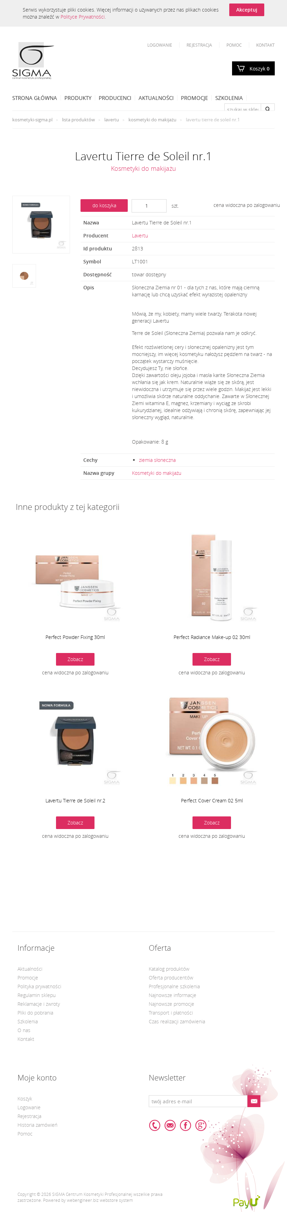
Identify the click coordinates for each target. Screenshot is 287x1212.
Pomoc (234, 45)
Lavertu (111, 119)
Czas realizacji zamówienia (177, 1021)
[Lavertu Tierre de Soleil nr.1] (41, 225)
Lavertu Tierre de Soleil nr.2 (75, 800)
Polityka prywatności (39, 986)
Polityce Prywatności (83, 16)
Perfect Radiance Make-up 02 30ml (212, 637)
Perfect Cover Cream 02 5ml (212, 800)
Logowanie (159, 45)
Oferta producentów (171, 977)
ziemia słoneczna (157, 460)
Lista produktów (78, 119)
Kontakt (265, 45)
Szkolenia (229, 98)
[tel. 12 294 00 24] (155, 1125)
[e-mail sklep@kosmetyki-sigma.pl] (170, 1125)
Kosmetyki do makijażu (152, 119)
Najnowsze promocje (171, 1004)
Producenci (115, 98)
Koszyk (260, 68)
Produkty (77, 98)
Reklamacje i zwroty (39, 1004)
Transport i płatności (171, 1012)
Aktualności (156, 98)
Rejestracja (199, 45)
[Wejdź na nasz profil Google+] (201, 1125)
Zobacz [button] (75, 659)
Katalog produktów (169, 968)
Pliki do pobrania (35, 1012)
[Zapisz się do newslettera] (253, 1101)
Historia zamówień (37, 1125)
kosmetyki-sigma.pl (32, 119)
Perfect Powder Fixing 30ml (75, 637)
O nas (24, 1030)
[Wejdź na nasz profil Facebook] (185, 1125)
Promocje (194, 98)
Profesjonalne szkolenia (174, 986)
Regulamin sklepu (37, 995)
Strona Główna (34, 98)
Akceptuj (246, 9)
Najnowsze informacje (172, 995)
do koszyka (104, 205)
